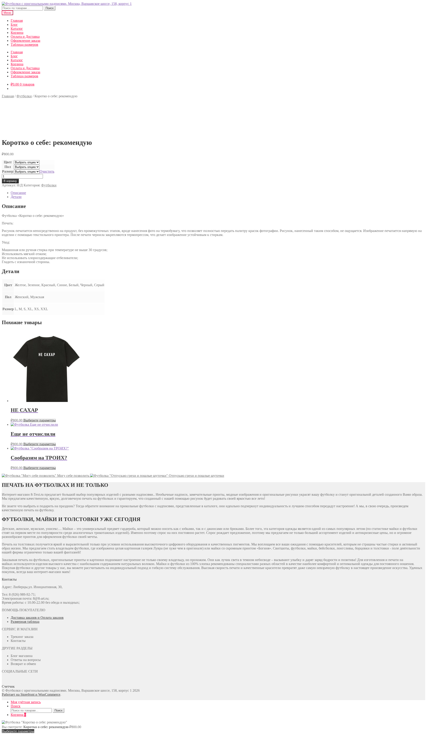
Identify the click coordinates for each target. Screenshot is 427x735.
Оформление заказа (25, 40)
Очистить (47, 171)
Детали (16, 197)
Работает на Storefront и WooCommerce (31, 694)
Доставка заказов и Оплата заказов (37, 617)
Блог (14, 24)
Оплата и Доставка (25, 36)
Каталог (17, 28)
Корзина (17, 32)
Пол (7, 167)
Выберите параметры (39, 420)
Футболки (24, 96)
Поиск (50, 8)
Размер (7, 171)
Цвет (8, 162)
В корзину (10, 181)
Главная (17, 20)
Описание (18, 193)
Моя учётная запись (26, 702)
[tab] (218, 193)
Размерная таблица (25, 621)
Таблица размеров (24, 44)
